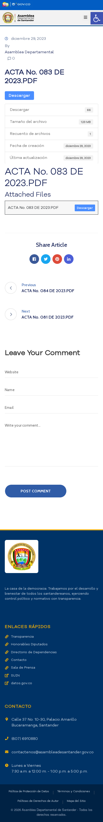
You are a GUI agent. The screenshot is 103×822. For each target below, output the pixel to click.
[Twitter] (46, 259)
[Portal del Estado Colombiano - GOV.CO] (16, 4)
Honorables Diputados (29, 644)
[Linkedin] (69, 259)
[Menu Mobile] (85, 18)
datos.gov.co (21, 683)
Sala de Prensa (23, 667)
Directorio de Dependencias (34, 652)
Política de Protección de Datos (29, 791)
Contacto (19, 660)
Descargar (19, 95)
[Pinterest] (57, 259)
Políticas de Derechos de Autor (38, 801)
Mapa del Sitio (76, 801)
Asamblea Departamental (29, 52)
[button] (97, 18)
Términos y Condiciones (73, 791)
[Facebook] (34, 259)
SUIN (15, 675)
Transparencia (22, 636)
